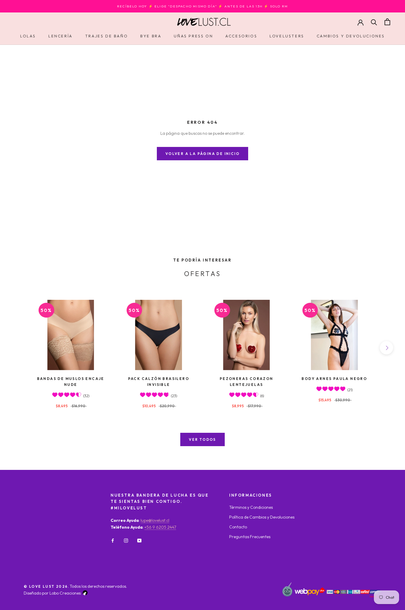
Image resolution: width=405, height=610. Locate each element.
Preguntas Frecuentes (249, 536)
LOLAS (28, 36)
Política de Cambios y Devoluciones (261, 517)
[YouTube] (139, 540)
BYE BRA (150, 36)
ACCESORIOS (241, 36)
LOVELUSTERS (287, 36)
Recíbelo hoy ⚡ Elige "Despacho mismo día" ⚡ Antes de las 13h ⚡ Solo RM (202, 6)
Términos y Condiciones (251, 507)
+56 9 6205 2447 (160, 527)
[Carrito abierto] (387, 21)
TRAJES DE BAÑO (106, 36)
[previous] (18, 347)
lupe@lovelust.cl (155, 520)
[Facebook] (113, 540)
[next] (386, 347)
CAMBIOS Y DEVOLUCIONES (351, 36)
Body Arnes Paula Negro (334, 378)
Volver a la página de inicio (202, 153)
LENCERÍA (60, 36)
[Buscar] (374, 22)
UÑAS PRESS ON (193, 36)
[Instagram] (126, 540)
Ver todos (202, 439)
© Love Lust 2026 (46, 586)
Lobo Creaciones (65, 593)
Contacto (238, 527)
